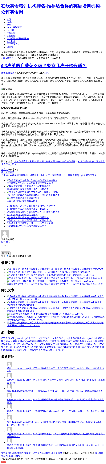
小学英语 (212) (61, 338)
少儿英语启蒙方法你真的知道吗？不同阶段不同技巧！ (33, 212)
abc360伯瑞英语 (14, 27)
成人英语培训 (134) (18, 341)
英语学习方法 (13, 44)
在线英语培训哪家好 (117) (39, 341)
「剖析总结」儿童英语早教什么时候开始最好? (29, 220)
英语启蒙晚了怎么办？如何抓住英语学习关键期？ (31, 206)
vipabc (9, 22)
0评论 (47, 73)
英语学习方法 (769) (10, 338)
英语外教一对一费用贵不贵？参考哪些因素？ (74, 175)
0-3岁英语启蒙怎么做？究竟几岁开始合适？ (44, 65)
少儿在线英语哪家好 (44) (55, 347)
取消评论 (5, 242)
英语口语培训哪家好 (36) (79, 347)
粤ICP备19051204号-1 (11, 456)
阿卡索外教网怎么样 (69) (17, 344)
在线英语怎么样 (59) (53, 344)
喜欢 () (5, 169)
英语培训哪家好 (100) (62, 341)
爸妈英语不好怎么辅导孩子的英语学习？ (26, 226)
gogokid (10, 30)
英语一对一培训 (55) (73, 344)
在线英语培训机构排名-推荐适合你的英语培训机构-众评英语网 (44, 161)
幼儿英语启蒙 (7, 172)
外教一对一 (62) (36, 344)
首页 (9, 19)
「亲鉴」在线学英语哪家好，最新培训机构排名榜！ (26, 175)
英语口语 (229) (47, 338)
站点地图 (99, 453)
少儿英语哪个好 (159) (78, 338)
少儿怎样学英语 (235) (30, 338)
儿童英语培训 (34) (25, 350)
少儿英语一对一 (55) (93, 344)
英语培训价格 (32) (55, 350)
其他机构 (11, 41)
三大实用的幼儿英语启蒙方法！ (22, 214)
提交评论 (5, 253)
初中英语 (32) (40, 350)
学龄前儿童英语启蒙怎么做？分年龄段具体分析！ (31, 223)
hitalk (9, 25)
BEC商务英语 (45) (34, 347)
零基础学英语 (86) (81, 341)
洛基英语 (11, 35)
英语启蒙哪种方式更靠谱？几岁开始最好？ (28, 209)
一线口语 (11, 33)
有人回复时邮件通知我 (20, 256)
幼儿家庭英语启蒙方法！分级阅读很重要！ (28, 217)
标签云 (10, 47)
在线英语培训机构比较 (18, 38)
